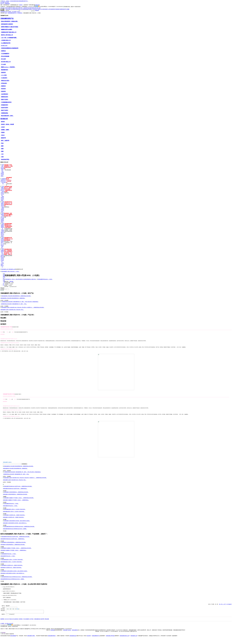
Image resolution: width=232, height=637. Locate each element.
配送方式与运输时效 (14, 618)
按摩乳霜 (10, 7)
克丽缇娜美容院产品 (12, 12)
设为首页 (7, 2)
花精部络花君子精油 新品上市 (8, 32)
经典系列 (3, 91)
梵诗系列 (3, 88)
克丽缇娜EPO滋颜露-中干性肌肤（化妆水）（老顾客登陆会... (16, 500)
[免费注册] (37, 4)
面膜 (37, 7)
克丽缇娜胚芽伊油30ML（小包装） (10, 505)
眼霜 (19, 7)
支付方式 (7, 618)
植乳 (10, 9)
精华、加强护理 (24, 7)
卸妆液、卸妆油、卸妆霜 (7, 124)
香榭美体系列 (4, 96)
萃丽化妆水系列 (5, 80)
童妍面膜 (57, 9)
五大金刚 (3, 64)
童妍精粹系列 (4, 69)
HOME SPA (4, 45)
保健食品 (3, 50)
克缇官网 (89, 635)
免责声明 (42, 618)
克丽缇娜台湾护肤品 (110, 635)
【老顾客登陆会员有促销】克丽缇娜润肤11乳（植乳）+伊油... (13, 303)
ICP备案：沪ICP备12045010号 (6, 623)
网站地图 (47, 618)
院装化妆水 (18, 9)
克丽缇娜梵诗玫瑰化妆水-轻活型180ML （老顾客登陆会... (15, 488)
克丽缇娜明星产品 (96, 635)
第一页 (220, 604)
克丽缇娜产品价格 (67, 630)
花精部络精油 (4, 113)
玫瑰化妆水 (35, 9)
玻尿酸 (67, 9)
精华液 (3, 121)
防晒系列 (3, 86)
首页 (1, 7)
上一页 (223, 604)
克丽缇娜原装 (75, 630)
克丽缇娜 (11, 281)
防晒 (35, 7)
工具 (2, 154)
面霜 (31, 7)
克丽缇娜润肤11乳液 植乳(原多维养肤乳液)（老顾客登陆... (12, 298)
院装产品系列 (4, 99)
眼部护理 (3, 137)
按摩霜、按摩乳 (5, 129)
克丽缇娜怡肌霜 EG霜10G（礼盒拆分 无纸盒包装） (14, 511)
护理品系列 (19, 12)
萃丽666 (30, 9)
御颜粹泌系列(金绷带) (6, 29)
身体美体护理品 (5, 159)
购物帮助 (2, 618)
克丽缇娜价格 (37, 618)
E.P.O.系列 (4, 75)
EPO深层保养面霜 (25, 9)
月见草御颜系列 (5, 53)
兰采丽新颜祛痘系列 (6, 102)
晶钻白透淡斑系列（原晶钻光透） (9, 21)
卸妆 (4, 7)
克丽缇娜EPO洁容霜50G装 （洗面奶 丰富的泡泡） (13, 517)
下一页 (226, 604)
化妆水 (16, 7)
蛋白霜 (7, 9)
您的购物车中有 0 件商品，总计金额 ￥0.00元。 (10, 11)
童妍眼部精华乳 (62, 9)
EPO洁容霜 (13, 9)
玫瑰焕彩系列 (4, 105)
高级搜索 (37, 10)
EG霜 (49, 9)
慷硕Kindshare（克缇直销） (8, 67)
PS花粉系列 (4, 77)
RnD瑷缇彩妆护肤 (5, 43)
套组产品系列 (4, 110)
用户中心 (2, 3)
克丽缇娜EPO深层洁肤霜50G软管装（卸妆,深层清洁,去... (15, 523)
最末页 (230, 604)
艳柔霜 (39, 9)
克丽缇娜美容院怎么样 (124, 635)
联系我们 (21, 618)
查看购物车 (7, 3)
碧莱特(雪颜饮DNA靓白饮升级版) (9, 26)
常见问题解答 (26, 618)
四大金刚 (3, 59)
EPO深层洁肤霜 (44, 9)
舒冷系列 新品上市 (6, 61)
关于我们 (32, 618)
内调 (39, 7)
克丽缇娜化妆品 (73, 635)
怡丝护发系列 (4, 107)
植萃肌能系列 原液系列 (7, 24)
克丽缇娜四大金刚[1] (7, 462)
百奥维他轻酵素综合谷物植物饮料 (9, 48)
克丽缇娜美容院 (21, 332)
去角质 (6, 7)
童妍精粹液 (52, 9)
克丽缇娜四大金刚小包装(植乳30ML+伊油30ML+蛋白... (12, 309)
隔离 (33, 7)
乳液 (28, 7)
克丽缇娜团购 (13, 635)
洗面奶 (13, 7)
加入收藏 (2, 2)
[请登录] (21, 4)
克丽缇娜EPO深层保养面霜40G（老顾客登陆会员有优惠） (15, 494)
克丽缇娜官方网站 (31, 635)
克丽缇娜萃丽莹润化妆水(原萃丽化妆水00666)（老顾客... (15, 528)
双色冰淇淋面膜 (5, 56)
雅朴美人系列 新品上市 (7, 35)
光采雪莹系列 (4, 94)
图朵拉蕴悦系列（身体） (7, 115)
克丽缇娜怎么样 (11, 269)
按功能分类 (4, 118)
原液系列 (3, 72)
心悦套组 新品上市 (6, 40)
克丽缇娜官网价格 (52, 635)
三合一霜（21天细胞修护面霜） (9, 37)
